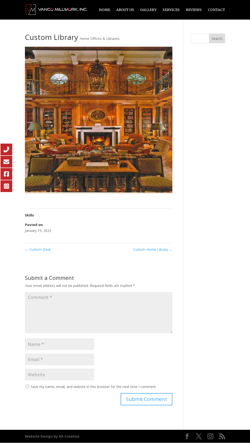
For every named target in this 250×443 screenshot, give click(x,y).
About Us (125, 10)
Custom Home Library (152, 249)
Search (217, 38)
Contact (216, 10)
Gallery (148, 10)
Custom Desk (38, 249)
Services (171, 10)
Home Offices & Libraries (100, 38)
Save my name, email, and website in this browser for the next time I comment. (93, 386)
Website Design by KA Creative (52, 436)
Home (104, 10)
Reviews (194, 10)
